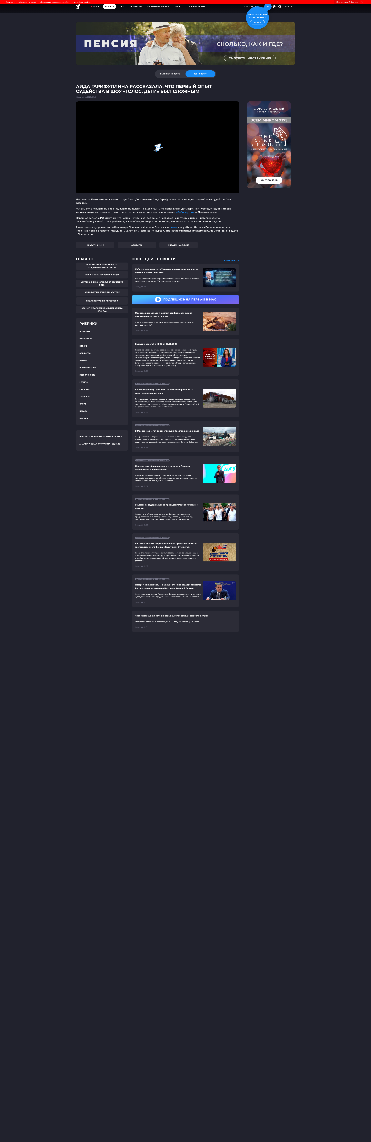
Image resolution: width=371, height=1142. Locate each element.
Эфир (96, 7)
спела (173, 227)
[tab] (171, 73)
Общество (136, 245)
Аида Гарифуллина (178, 245)
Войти (288, 7)
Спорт (178, 7)
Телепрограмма (196, 7)
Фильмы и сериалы (158, 7)
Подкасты (136, 7)
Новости (109, 7)
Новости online (95, 245)
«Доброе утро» (185, 212)
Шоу (122, 7)
